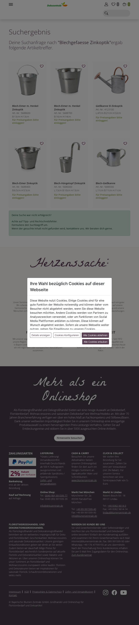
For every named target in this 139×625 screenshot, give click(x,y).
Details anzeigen (41, 335)
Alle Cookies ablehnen (95, 335)
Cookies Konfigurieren (67, 335)
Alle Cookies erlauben (95, 341)
